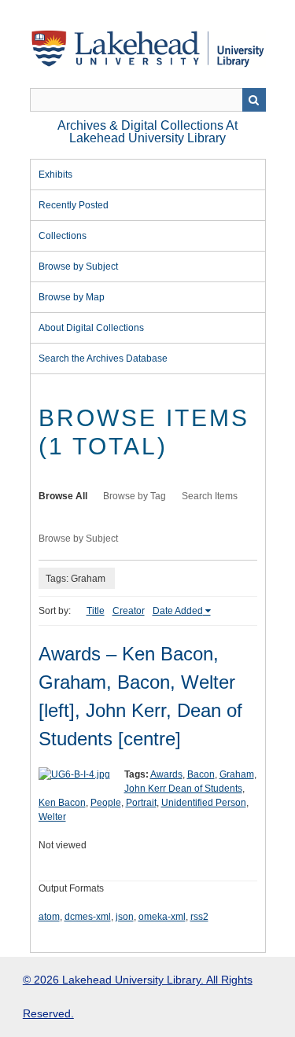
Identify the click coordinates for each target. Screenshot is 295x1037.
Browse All (63, 496)
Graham (236, 774)
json (125, 916)
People (105, 802)
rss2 (199, 916)
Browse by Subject (78, 266)
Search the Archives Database (103, 358)
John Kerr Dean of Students (183, 788)
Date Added (178, 610)
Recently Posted (74, 205)
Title (96, 610)
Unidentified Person (203, 802)
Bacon (201, 774)
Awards (166, 774)
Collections (63, 235)
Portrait (141, 802)
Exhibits (55, 174)
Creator (128, 610)
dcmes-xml (88, 916)
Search (254, 100)
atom (49, 916)
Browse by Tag (134, 496)
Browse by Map (72, 297)
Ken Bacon (62, 802)
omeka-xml (162, 916)
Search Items (210, 496)
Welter (52, 816)
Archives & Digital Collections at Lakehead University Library (147, 132)
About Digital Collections (91, 327)
